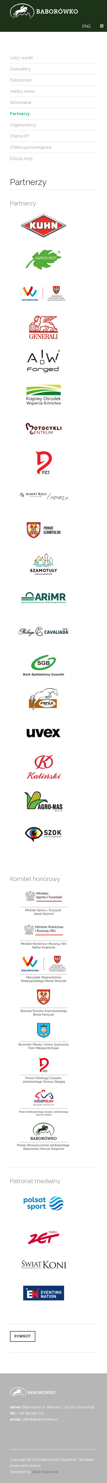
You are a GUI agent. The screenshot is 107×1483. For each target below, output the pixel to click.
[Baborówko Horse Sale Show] (44, 10)
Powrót (22, 1336)
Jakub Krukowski (45, 1472)
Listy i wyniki (21, 57)
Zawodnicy (20, 69)
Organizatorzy (23, 125)
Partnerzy (20, 113)
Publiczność (21, 80)
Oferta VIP (19, 136)
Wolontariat (21, 102)
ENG (86, 26)
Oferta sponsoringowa (30, 147)
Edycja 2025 (21, 158)
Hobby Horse (22, 91)
